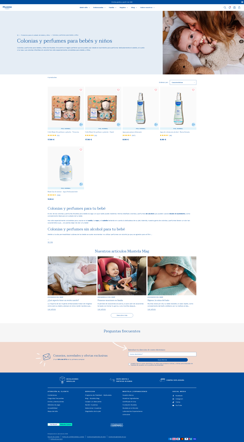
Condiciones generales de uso (117, 436)
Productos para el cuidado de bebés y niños (35, 35)
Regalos (123, 7)
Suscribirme (162, 360)
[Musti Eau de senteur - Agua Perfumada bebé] (66, 167)
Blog (133, 7)
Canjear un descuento (93, 402)
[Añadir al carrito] (81, 124)
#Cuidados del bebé (55, 297)
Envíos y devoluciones (56, 402)
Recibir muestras (91, 405)
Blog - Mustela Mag (92, 398)
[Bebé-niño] (89, 7)
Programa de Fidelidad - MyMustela (98, 395)
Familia (111, 7)
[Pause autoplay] (242, 2)
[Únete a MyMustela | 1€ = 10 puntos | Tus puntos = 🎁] (122, 2)
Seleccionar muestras (93, 408)
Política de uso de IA (56, 439)
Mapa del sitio (53, 411)
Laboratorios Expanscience (132, 411)
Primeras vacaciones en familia (110, 300)
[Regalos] (127, 7)
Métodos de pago (54, 405)
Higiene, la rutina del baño (158, 300)
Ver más (50, 242)
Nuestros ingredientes (131, 398)
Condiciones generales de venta (96, 436)
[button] (225, 7)
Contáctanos (52, 395)
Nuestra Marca (128, 395)
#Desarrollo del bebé (106, 297)
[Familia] (116, 7)
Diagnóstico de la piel (93, 411)
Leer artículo (52, 309)
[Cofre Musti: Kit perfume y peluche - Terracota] (66, 108)
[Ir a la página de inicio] (17, 35)
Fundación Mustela (130, 405)
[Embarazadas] (105, 7)
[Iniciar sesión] (234, 7)
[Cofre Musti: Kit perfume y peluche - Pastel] (103, 108)
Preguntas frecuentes (56, 398)
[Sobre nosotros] (154, 7)
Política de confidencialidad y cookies (73, 436)
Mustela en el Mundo (130, 408)
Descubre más (122, 315)
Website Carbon (65, 424)
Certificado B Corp (129, 402)
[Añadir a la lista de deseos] (81, 90)
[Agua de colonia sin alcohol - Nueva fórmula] (178, 108)
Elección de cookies (53, 436)
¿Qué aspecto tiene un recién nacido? (63, 300)
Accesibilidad (52, 408)
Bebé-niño (84, 7)
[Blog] (136, 7)
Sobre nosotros (146, 7)
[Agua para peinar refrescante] (141, 108)
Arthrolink (126, 414)
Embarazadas (98, 7)
